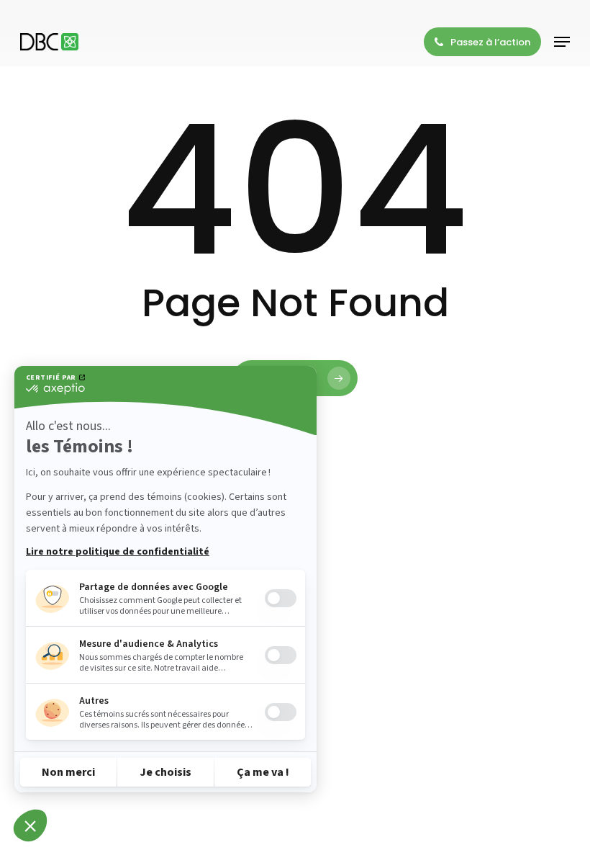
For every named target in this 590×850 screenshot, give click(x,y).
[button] (562, 42)
